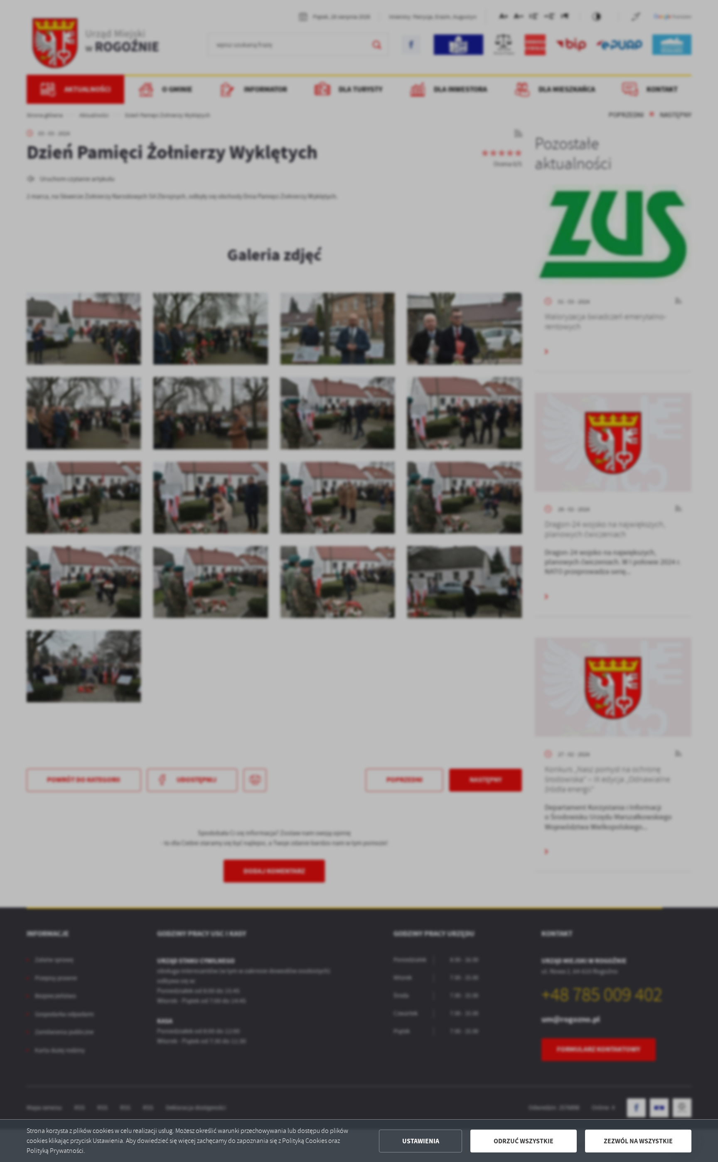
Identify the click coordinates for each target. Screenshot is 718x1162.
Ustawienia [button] (420, 1141)
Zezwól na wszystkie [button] (638, 1141)
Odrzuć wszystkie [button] (523, 1141)
